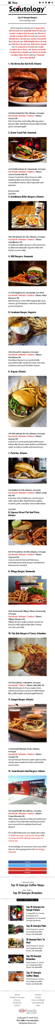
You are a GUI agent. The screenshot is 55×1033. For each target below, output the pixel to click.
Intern (17, 1005)
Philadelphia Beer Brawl (35, 41)
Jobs (38, 1005)
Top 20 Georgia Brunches (33, 957)
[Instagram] (46, 2)
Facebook (12, 116)
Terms (38, 997)
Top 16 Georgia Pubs (36, 925)
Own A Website (38, 1000)
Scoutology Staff (28, 21)
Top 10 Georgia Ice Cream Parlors (35, 908)
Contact (37, 995)
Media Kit (17, 1003)
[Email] (49, 2)
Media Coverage (17, 997)
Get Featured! (38, 1003)
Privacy (17, 1000)
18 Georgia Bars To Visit (35, 941)
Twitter (31, 116)
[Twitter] (43, 2)
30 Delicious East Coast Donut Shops (24, 835)
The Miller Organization (27, 1020)
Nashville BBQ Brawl (32, 31)
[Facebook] (39, 2)
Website (22, 116)
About (17, 995)
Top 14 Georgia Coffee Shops (33, 974)
